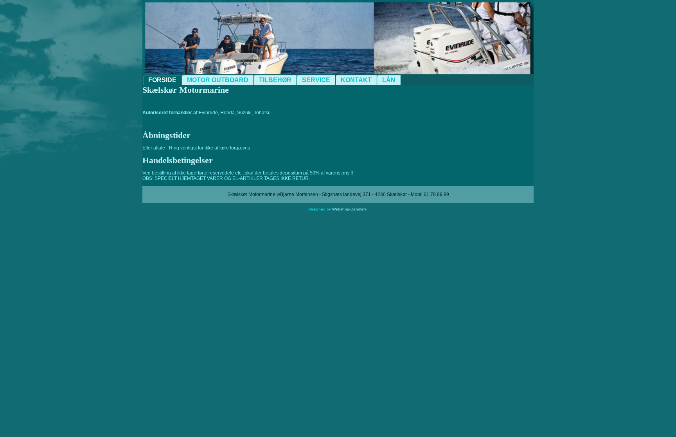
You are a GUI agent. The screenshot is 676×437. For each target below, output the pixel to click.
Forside (162, 80)
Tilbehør (275, 80)
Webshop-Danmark (349, 209)
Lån (389, 80)
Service (316, 80)
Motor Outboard (217, 80)
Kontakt (356, 80)
